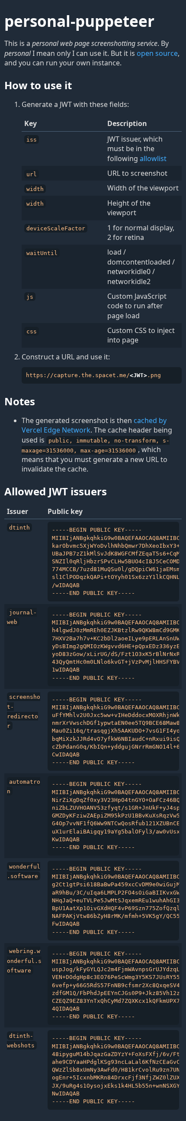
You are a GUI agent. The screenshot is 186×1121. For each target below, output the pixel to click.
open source (157, 53)
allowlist (153, 158)
